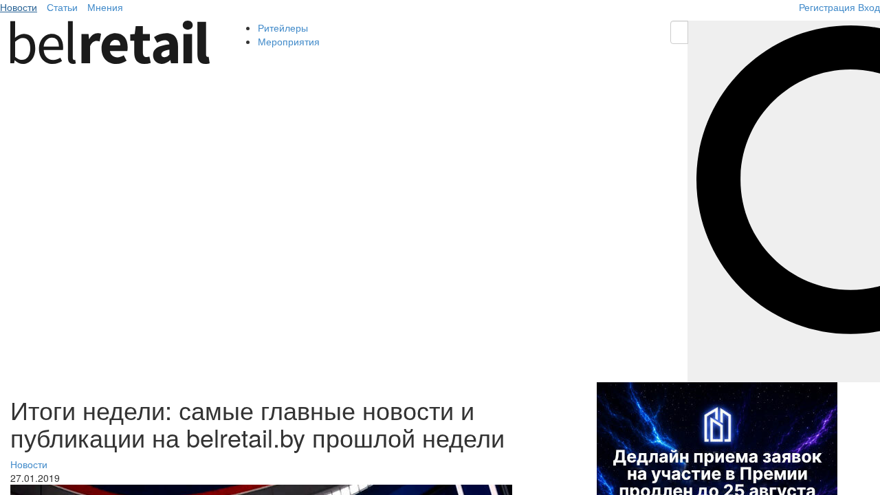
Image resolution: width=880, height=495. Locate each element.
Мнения (105, 7)
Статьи (62, 7)
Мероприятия (289, 41)
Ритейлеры (283, 27)
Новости (18, 7)
